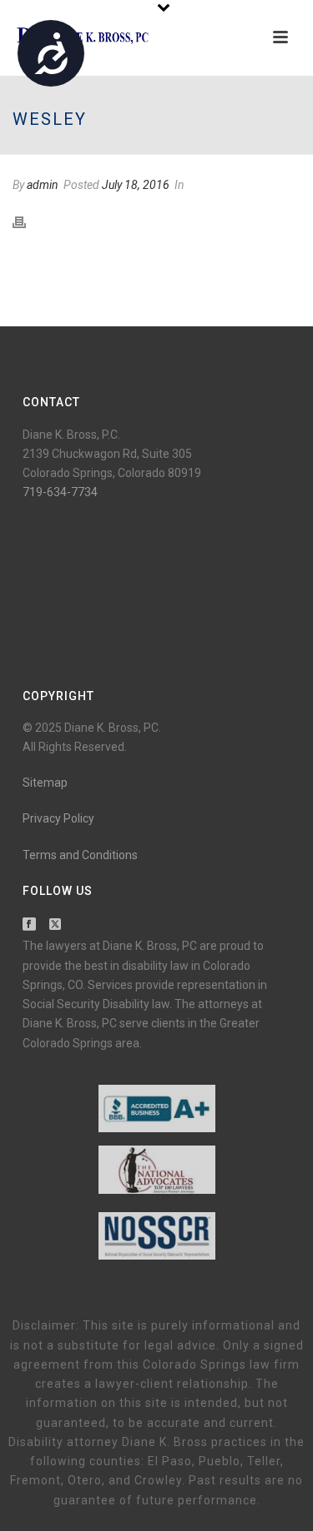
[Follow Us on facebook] (29, 924)
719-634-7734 (60, 492)
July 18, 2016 (135, 184)
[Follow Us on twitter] (55, 924)
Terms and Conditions (80, 855)
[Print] (28, 221)
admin (42, 184)
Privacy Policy (58, 818)
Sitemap (45, 782)
